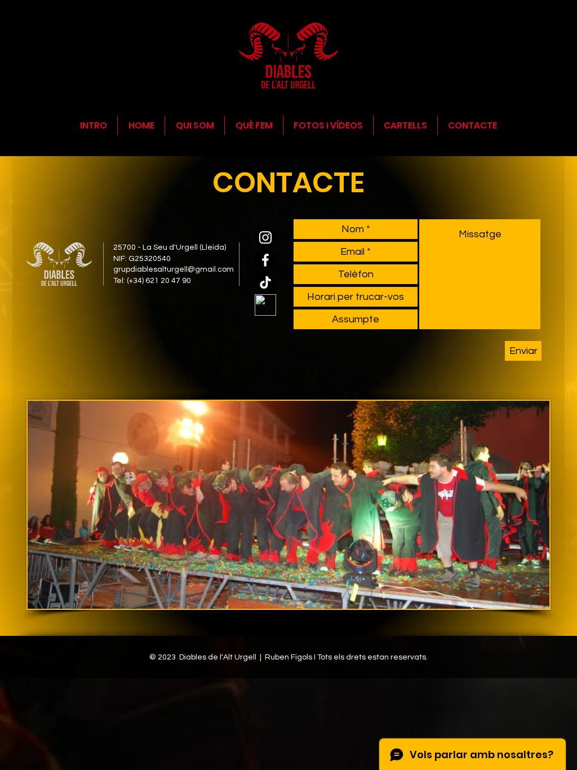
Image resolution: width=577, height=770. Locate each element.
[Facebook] (265, 260)
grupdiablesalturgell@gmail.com (173, 269)
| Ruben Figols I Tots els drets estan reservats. (344, 657)
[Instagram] (265, 237)
